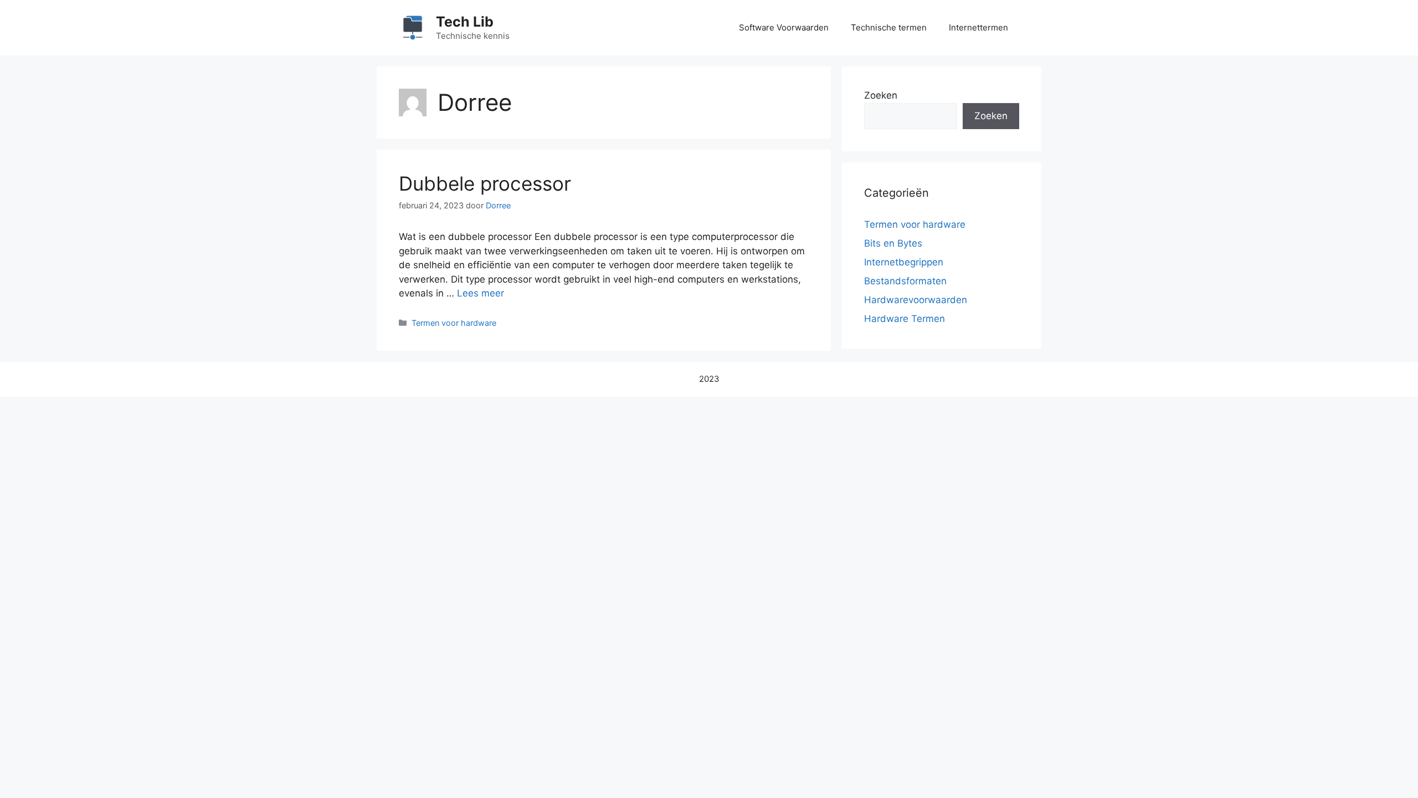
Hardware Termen (904, 318)
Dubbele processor (485, 183)
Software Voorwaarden (784, 27)
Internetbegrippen (903, 262)
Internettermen (978, 27)
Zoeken (880, 95)
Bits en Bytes (893, 243)
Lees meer (480, 293)
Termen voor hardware (454, 323)
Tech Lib (465, 21)
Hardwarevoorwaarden (915, 299)
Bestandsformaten (905, 281)
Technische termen (889, 27)
